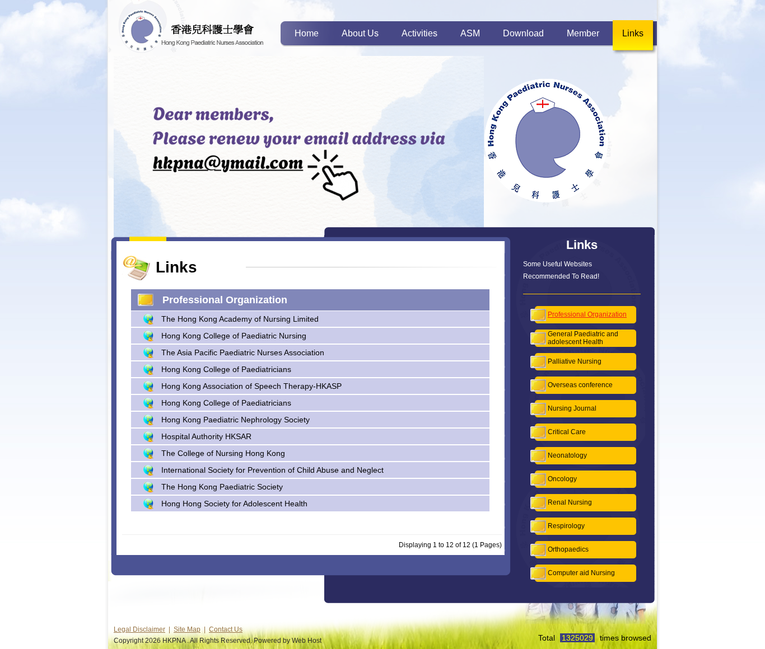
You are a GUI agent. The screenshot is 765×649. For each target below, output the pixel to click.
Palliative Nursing (574, 361)
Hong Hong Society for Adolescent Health (234, 503)
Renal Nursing (570, 502)
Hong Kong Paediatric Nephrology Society (235, 419)
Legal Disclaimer (139, 629)
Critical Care (567, 432)
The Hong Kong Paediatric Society (222, 486)
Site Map (187, 629)
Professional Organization (587, 314)
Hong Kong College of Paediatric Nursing (233, 335)
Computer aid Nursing (581, 573)
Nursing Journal (572, 408)
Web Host (306, 641)
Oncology (562, 479)
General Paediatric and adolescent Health (583, 338)
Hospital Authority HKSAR (206, 436)
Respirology (566, 526)
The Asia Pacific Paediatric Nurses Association (242, 352)
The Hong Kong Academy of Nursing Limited (240, 318)
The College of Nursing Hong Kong (223, 453)
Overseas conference (580, 385)
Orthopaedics (568, 549)
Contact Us (225, 629)
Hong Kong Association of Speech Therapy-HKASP (251, 386)
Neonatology (567, 455)
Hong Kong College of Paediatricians (226, 369)
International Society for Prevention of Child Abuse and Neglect (272, 469)
